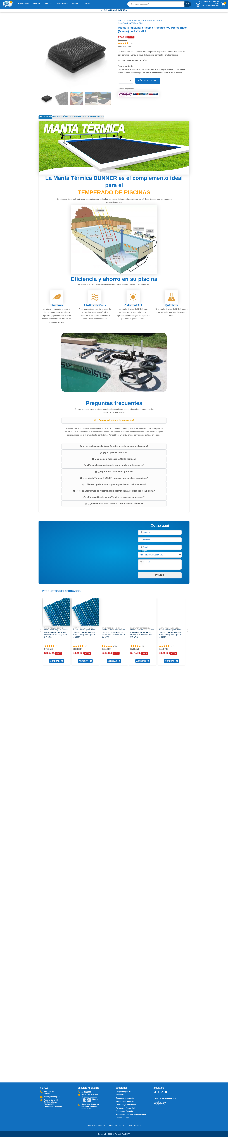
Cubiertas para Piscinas (135, 20)
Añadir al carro (147, 81)
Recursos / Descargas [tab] (91, 117)
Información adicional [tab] (65, 117)
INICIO (120, 20)
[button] (56, 661)
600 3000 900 (49, 1091)
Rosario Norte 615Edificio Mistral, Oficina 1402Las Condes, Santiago (53, 1103)
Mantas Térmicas (153, 20)
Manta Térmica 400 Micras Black (130, 23)
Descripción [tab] (45, 117)
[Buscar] (187, 4)
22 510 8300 (86, 1092)
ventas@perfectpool (52, 1097)
